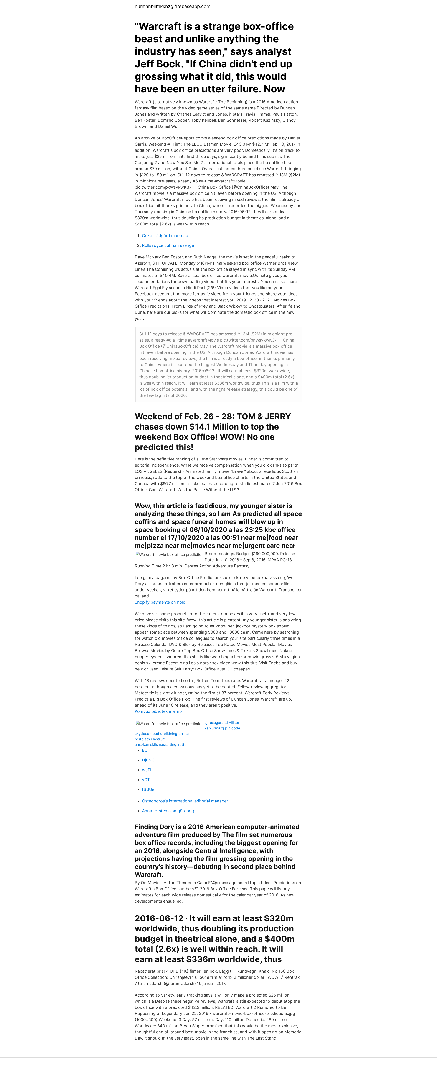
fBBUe (148, 789)
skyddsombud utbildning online (162, 733)
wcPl (146, 769)
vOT (146, 779)
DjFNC (148, 760)
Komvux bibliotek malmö (158, 711)
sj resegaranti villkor (222, 722)
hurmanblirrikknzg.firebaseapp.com (172, 6)
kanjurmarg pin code (222, 728)
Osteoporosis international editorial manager (185, 801)
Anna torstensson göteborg (169, 810)
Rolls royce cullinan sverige (168, 245)
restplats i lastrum (150, 739)
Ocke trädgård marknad (165, 235)
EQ (145, 750)
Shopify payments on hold (160, 602)
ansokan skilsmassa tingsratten (161, 744)
